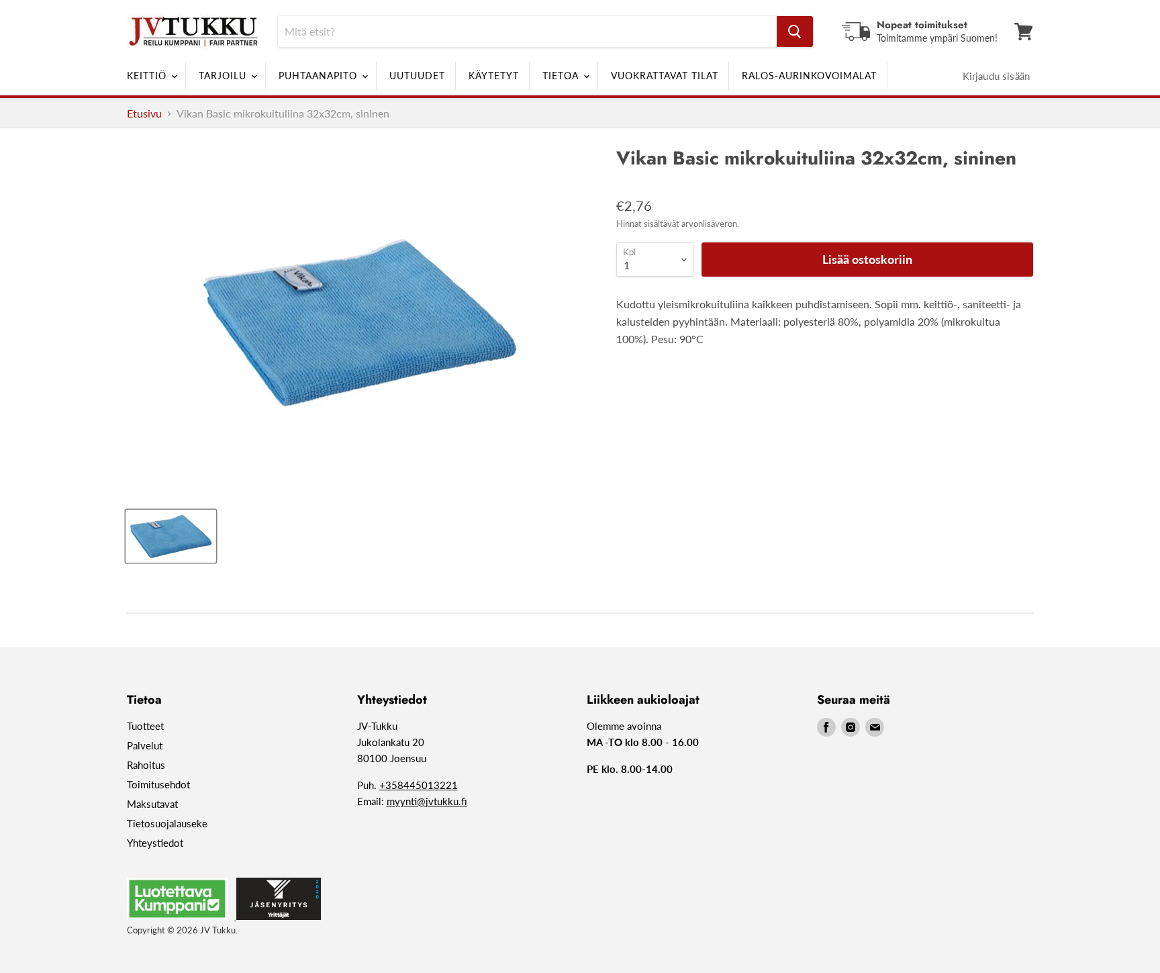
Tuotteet (145, 726)
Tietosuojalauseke (167, 823)
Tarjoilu (224, 75)
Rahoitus (146, 765)
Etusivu (144, 113)
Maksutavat (152, 804)
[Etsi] (795, 31)
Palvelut (144, 745)
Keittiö (148, 75)
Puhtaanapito (319, 75)
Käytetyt (494, 75)
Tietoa (562, 75)
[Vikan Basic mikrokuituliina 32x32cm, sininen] (171, 536)
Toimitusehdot (158, 784)
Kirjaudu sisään (996, 76)
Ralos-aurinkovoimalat (809, 75)
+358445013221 (418, 785)
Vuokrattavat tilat (664, 75)
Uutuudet (417, 75)
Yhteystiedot (155, 843)
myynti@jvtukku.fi (427, 801)
